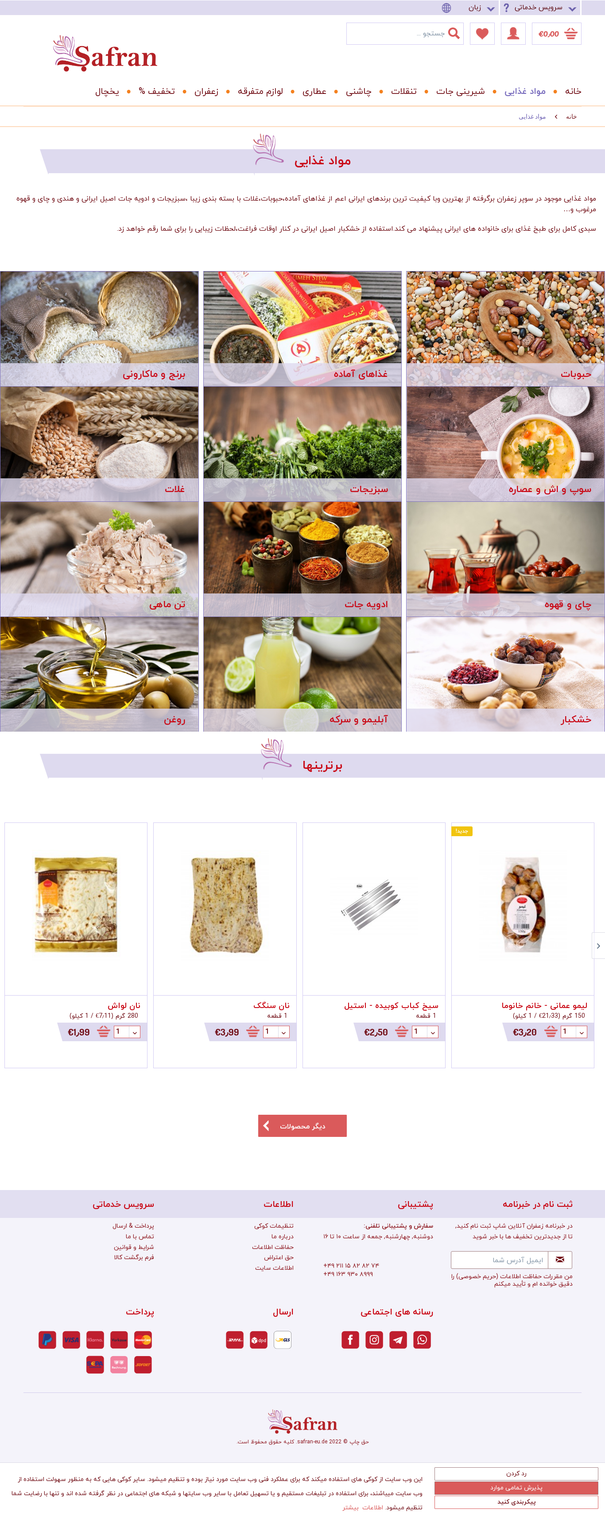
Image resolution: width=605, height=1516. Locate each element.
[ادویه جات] (303, 559)
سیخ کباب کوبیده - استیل (391, 1006)
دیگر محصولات (303, 1127)
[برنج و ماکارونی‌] (99, 329)
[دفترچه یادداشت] (482, 34)
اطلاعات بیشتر (362, 1508)
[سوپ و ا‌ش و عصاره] (506, 444)
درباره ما (282, 1237)
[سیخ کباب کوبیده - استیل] (374, 905)
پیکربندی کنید (516, 1502)
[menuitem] (470, 7)
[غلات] (99, 444)
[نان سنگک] (225, 905)
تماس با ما (140, 1237)
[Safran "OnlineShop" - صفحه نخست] (105, 45)
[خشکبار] (506, 683)
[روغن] (99, 675)
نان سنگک (271, 1006)
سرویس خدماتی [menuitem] (538, 7)
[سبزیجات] (303, 444)
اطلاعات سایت (274, 1268)
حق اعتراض (279, 1257)
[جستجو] (459, 31)
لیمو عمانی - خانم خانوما (544, 1006)
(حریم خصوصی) (477, 1276)
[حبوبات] (506, 329)
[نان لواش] (76, 905)
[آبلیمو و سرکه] (303, 674)
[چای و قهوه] (506, 559)
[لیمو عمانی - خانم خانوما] (523, 905)
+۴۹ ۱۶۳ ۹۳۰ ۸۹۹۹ (348, 1274)
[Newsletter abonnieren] (560, 1260)
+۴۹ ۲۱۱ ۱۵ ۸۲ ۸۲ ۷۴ (351, 1266)
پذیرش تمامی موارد (516, 1488)
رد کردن (516, 1473)
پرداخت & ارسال (133, 1226)
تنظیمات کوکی (274, 1226)
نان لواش (124, 1006)
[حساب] (513, 34)
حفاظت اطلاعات (273, 1247)
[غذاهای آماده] (303, 329)
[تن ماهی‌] (99, 559)
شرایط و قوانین (134, 1247)
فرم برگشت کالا (134, 1257)
